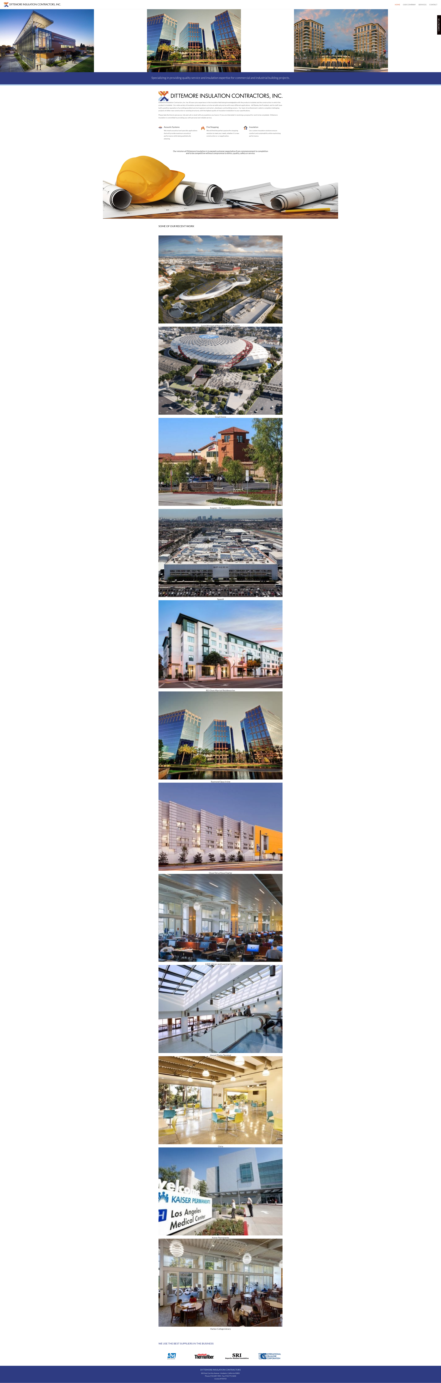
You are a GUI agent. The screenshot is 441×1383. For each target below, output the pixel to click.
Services (422, 5)
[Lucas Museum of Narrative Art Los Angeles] (220, 323)
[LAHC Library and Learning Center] (220, 961)
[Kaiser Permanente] (220, 1235)
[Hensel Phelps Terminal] (220, 1052)
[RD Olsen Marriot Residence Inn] (220, 688)
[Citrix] (220, 1144)
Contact (433, 5)
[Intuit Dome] (220, 414)
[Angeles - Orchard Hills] (220, 505)
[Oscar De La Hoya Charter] (220, 870)
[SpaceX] (220, 596)
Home (397, 5)
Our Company (409, 5)
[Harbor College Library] (220, 1326)
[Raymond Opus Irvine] (220, 779)
